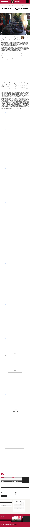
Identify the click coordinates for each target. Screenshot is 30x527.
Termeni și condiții (16, 524)
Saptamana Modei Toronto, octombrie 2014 (20, 481)
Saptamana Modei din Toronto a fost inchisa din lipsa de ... (9, 481)
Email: (16, 492)
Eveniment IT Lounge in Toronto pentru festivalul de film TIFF (18, 5)
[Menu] (27, 1)
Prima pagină (7, 5)
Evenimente (10, 5)
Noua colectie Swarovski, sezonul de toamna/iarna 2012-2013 (7, 520)
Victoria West (17, 1)
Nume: (1, 492)
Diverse (14, 516)
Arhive (2, 504)
